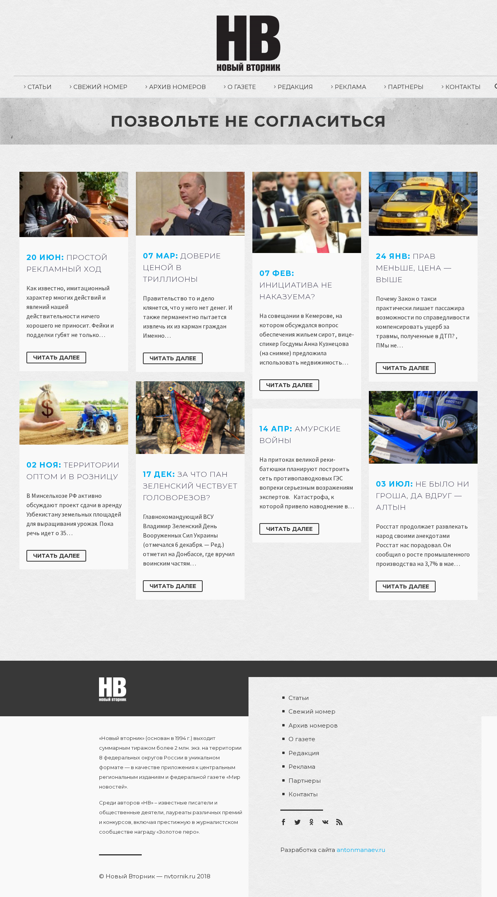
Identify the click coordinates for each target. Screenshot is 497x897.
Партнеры (406, 87)
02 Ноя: (73, 471)
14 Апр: (300, 434)
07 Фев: (295, 285)
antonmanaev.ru (361, 849)
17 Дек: (190, 486)
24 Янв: (414, 268)
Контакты (463, 87)
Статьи (40, 87)
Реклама (350, 87)
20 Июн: (67, 263)
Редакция (295, 87)
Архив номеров (177, 87)
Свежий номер (100, 87)
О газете (242, 87)
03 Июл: (422, 496)
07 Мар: (182, 267)
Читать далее (56, 357)
